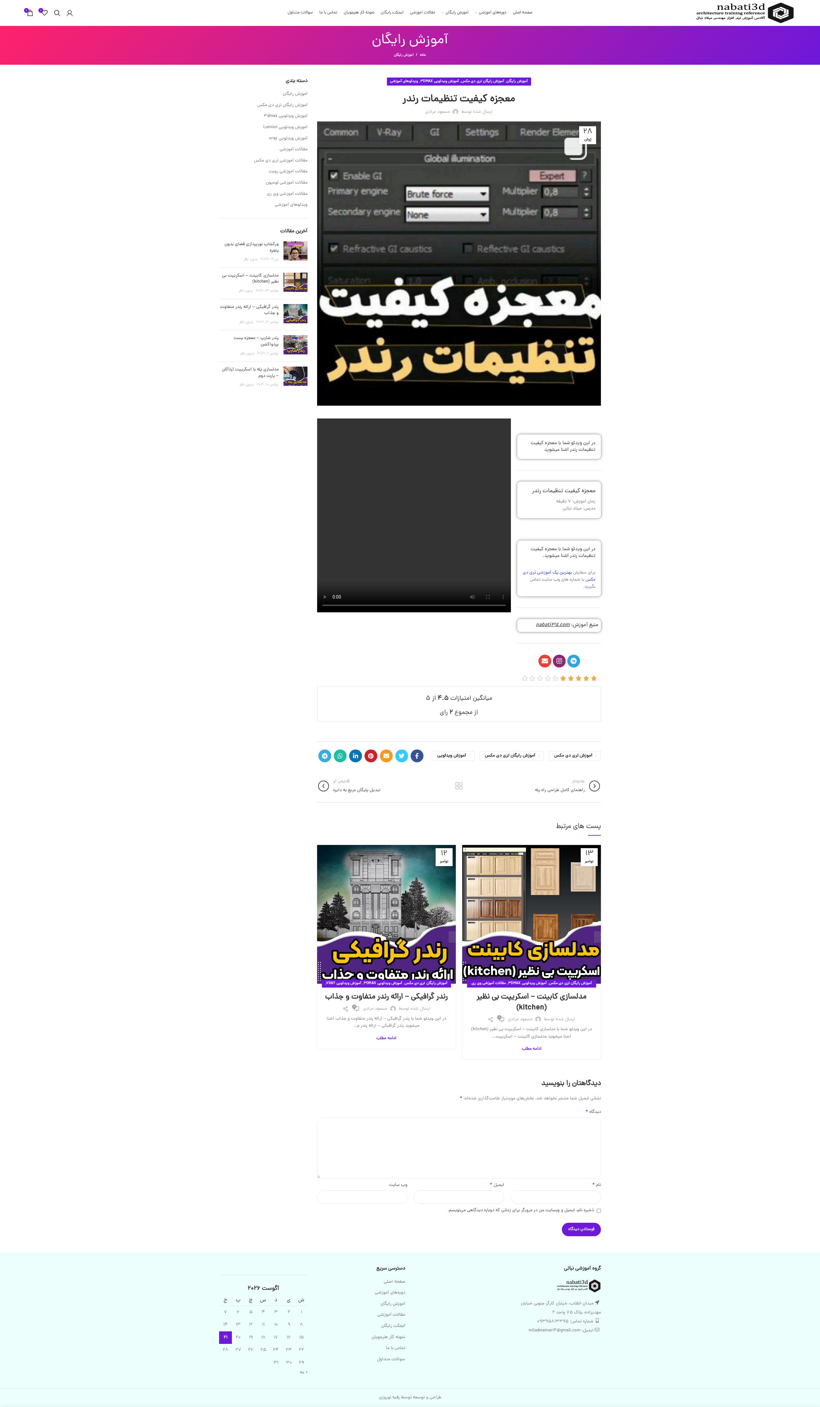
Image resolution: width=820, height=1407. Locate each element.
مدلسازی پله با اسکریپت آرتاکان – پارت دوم (250, 372)
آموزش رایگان (404, 55)
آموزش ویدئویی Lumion (285, 127)
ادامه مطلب (531, 1049)
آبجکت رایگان (393, 1326)
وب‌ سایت (398, 1185)
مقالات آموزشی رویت (288, 172)
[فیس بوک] (417, 755)
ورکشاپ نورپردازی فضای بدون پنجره (252, 247)
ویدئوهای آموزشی (404, 81)
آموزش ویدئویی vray (343, 983)
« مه (304, 1372)
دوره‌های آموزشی (390, 1293)
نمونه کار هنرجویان (388, 1337)
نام (596, 1185)
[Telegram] (573, 661)
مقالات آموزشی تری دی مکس (281, 161)
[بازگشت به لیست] (459, 786)
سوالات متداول (391, 1359)
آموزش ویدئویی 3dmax (439, 81)
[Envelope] (544, 661)
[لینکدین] (355, 755)
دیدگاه (593, 1112)
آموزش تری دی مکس (573, 755)
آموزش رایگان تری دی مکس (482, 81)
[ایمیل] (386, 755)
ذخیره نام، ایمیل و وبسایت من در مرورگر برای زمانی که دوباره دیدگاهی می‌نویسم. (521, 1210)
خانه (423, 55)
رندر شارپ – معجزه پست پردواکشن (256, 341)
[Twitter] (401, 755)
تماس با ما (395, 1348)
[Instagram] (559, 661)
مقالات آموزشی (294, 149)
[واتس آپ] (340, 755)
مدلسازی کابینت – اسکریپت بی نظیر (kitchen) (531, 1002)
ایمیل (497, 1185)
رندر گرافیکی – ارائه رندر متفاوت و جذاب (386, 997)
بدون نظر (251, 259)
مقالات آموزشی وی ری (489, 983)
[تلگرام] (324, 755)
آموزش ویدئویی (451, 755)
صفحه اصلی (394, 1282)
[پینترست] (371, 755)
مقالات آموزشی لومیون (287, 183)
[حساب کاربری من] (69, 12)
